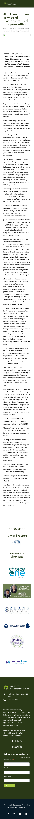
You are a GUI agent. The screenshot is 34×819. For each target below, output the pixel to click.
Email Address (9, 760)
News (13, 31)
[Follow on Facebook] (8, 814)
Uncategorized (24, 31)
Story (17, 31)
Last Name (8, 776)
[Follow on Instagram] (14, 814)
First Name (8, 768)
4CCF (6, 28)
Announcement (24, 28)
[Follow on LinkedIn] (26, 814)
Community (7, 31)
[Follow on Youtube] (20, 814)
